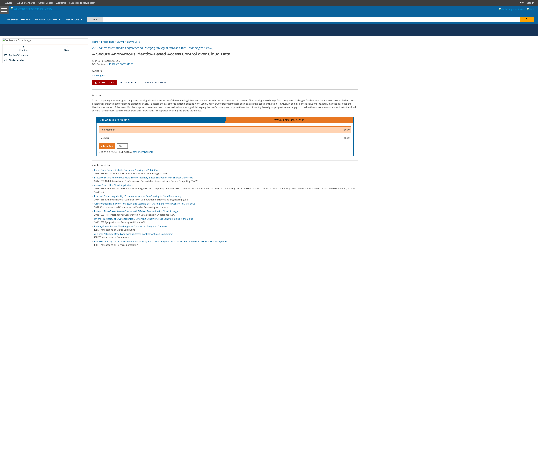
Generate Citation (155, 82)
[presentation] (95, 234)
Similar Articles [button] (16, 60)
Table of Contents (18, 55)
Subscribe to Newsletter (82, 2)
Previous (24, 50)
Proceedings (107, 41)
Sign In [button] (530, 2)
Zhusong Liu (98, 75)
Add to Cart (107, 146)
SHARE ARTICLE (131, 82)
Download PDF (106, 82)
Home (95, 41)
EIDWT (120, 41)
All (94, 19)
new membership (143, 151)
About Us (61, 2)
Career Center (45, 2)
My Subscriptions (18, 19)
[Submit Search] (527, 19)
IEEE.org (8, 2)
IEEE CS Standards (25, 2)
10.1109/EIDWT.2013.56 (121, 64)
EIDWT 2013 (133, 41)
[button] (521, 3)
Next (66, 50)
